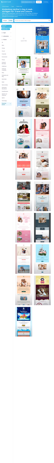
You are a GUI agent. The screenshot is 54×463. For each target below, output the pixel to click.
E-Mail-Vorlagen (5, 6)
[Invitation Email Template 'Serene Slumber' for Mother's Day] (42, 165)
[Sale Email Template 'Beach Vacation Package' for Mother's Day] (42, 259)
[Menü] (51, 2)
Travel (12, 6)
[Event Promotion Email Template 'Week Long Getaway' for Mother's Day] (23, 102)
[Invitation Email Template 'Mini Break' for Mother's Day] (23, 196)
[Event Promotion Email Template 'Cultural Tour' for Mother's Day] (42, 39)
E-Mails (10, 20)
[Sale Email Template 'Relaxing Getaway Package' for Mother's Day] (23, 290)
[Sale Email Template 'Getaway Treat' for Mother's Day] (42, 133)
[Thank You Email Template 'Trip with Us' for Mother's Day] (42, 71)
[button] (10, 32)
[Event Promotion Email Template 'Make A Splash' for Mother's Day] (23, 322)
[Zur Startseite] (5, 2)
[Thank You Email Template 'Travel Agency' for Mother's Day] (42, 227)
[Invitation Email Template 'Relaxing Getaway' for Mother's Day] (23, 133)
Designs (5, 20)
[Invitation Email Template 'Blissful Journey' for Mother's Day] (42, 290)
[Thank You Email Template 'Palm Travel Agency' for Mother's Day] (42, 102)
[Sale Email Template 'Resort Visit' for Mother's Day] (23, 259)
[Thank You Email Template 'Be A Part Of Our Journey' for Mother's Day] (23, 165)
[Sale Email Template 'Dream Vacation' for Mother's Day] (23, 227)
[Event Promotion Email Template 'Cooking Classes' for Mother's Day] (42, 196)
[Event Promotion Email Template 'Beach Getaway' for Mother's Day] (23, 71)
